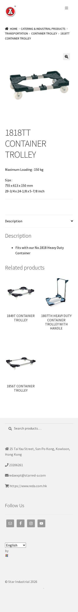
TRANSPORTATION (16, 33)
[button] (66, 56)
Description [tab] (13, 221)
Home (14, 29)
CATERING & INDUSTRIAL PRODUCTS (43, 29)
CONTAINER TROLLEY (44, 33)
